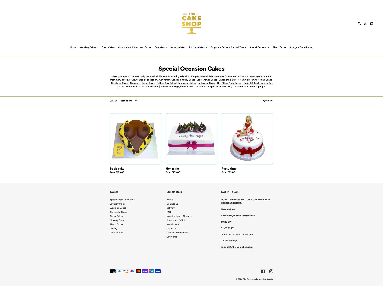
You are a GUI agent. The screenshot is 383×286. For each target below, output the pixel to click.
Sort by (113, 101)
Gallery (113, 228)
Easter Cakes (148, 83)
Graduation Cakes (187, 83)
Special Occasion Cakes (122, 199)
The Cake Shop (249, 279)
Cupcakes (135, 83)
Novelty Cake (117, 220)
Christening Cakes (262, 79)
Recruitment (173, 224)
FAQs (169, 212)
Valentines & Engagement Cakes (177, 86)
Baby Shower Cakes (207, 79)
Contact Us (172, 203)
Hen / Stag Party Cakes (229, 83)
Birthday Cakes (187, 79)
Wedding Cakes (118, 208)
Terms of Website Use (178, 232)
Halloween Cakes (206, 83)
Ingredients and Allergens (179, 216)
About (170, 199)
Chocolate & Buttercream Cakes (235, 79)
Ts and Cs (171, 228)
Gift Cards (172, 236)
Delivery (171, 208)
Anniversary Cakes (168, 79)
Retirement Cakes (135, 86)
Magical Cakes (250, 83)
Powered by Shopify (264, 279)
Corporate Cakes (118, 212)
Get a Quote (116, 232)
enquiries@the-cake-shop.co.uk (237, 247)
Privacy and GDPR (176, 220)
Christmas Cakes (119, 83)
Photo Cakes (116, 224)
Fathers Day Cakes (166, 83)
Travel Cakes (152, 86)
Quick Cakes (116, 216)
